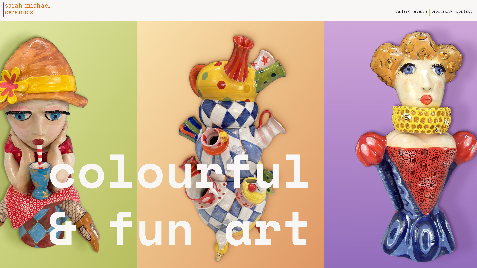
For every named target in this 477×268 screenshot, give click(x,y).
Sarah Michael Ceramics (27, 9)
